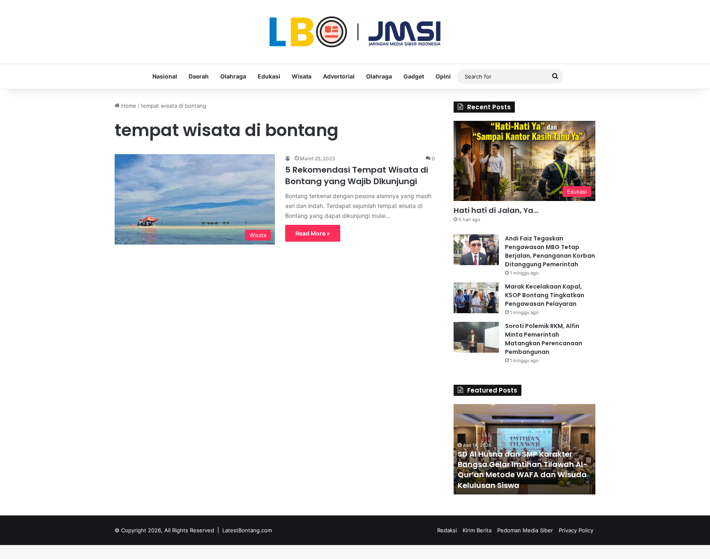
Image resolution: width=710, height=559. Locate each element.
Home (128, 105)
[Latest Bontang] (355, 31)
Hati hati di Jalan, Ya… (496, 210)
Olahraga (233, 76)
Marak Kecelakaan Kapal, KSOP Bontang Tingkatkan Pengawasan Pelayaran (544, 295)
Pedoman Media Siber (525, 530)
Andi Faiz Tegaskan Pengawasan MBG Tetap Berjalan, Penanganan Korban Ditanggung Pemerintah (550, 251)
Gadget (413, 76)
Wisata (301, 76)
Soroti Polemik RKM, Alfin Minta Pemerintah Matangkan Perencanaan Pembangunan (543, 339)
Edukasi (269, 76)
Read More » (312, 233)
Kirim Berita (477, 530)
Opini (443, 76)
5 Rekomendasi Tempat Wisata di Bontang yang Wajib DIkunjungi (356, 175)
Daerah (199, 76)
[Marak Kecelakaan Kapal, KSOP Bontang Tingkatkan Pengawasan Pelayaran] (476, 297)
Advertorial (339, 76)
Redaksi (447, 530)
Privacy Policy (576, 530)
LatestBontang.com (247, 530)
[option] (524, 449)
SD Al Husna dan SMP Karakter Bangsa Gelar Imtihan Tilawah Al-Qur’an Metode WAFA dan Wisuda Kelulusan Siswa (523, 469)
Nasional (164, 76)
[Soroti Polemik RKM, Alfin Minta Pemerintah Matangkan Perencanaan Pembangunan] (476, 337)
